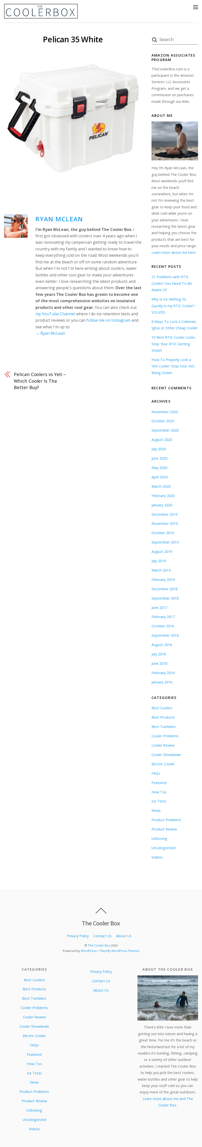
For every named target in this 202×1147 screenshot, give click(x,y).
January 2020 (162, 505)
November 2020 (165, 411)
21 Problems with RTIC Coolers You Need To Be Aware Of (172, 283)
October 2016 (163, 626)
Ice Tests (159, 801)
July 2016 (159, 654)
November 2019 (165, 523)
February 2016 (163, 672)
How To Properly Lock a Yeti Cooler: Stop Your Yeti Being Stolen (173, 366)
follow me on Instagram (108, 320)
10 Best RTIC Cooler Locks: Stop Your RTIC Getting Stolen (174, 344)
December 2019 (164, 514)
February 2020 (163, 495)
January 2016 (162, 682)
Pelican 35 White (73, 39)
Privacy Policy (78, 936)
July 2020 (159, 449)
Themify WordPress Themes (119, 951)
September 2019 (165, 542)
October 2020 (163, 421)
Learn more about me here (173, 252)
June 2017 (159, 607)
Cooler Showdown (166, 754)
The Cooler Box (99, 945)
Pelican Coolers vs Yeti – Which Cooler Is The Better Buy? (40, 380)
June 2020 (159, 458)
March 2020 (161, 486)
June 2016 (159, 663)
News (156, 810)
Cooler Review (163, 745)
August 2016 (162, 644)
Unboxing (159, 838)
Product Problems (166, 819)
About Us (123, 936)
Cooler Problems (165, 736)
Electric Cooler (163, 764)
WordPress (89, 951)
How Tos (159, 792)
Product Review (164, 829)
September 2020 (165, 430)
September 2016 (165, 635)
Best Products (163, 717)
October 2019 (163, 532)
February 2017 (163, 616)
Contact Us (102, 936)
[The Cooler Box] (41, 16)
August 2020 (162, 439)
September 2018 (165, 598)
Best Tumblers (164, 726)
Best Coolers (162, 708)
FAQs (156, 773)
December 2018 (164, 589)
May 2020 (159, 467)
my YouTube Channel (55, 314)
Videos (157, 857)
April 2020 (160, 477)
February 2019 (163, 579)
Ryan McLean (59, 219)
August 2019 (162, 551)
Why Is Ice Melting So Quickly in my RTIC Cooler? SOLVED (173, 306)
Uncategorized (163, 847)
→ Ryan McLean (50, 333)
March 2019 (161, 570)
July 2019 (159, 560)
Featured (159, 782)
